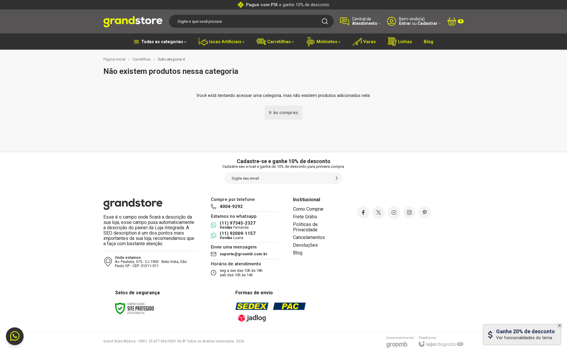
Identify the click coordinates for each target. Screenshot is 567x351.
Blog (297, 253)
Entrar (405, 23)
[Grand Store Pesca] (132, 21)
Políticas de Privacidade (305, 227)
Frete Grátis (305, 217)
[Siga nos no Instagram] (409, 212)
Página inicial (114, 59)
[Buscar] (324, 21)
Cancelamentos (309, 237)
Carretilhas (142, 59)
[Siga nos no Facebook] (363, 212)
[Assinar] (337, 178)
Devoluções (305, 245)
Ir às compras (283, 112)
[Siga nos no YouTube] (394, 212)
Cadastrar (428, 23)
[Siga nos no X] (378, 212)
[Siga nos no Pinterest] (424, 212)
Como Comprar (308, 209)
